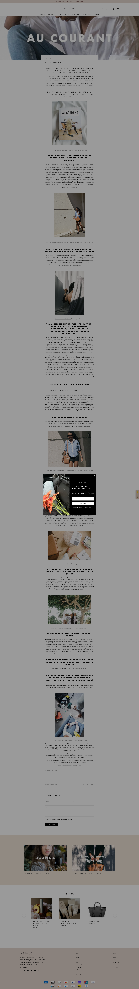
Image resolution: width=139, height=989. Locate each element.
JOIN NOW (83, 503)
